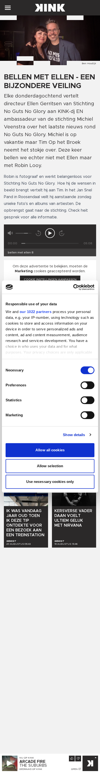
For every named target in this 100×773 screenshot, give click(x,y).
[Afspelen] (50, 233)
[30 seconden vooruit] (62, 233)
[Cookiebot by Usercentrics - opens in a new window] (73, 287)
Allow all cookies (50, 450)
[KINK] (90, 763)
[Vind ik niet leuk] (78, 758)
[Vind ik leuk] (72, 758)
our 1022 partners (36, 312)
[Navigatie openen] (8, 7)
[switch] (87, 385)
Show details (74, 435)
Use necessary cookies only (50, 482)
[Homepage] (50, 7)
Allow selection (50, 466)
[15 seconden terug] (38, 233)
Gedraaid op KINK (30, 769)
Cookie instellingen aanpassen (50, 279)
